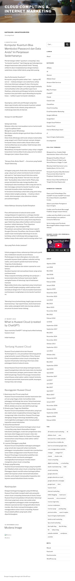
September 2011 (52, 358)
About (48, 56)
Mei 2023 (50, 303)
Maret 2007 (50, 394)
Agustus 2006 (51, 416)
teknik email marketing (55, 519)
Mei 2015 (50, 332)
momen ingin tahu (53, 502)
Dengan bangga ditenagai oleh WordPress (17, 576)
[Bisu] (65, 250)
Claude (49, 97)
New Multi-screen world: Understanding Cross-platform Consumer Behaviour (58, 217)
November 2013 (52, 340)
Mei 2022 (50, 314)
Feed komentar (51, 555)
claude (50, 456)
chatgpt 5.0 (58, 452)
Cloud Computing (52, 108)
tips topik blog (52, 526)
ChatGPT (49, 93)
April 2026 (50, 274)
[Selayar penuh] (68, 250)
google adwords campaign (56, 481)
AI (47, 71)
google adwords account (55, 477)
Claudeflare (50, 104)
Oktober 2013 (51, 343)
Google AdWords (52, 115)
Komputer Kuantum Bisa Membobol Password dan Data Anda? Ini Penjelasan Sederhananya (58, 174)
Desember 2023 (52, 292)
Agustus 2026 (51, 263)
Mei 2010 (50, 362)
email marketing (53, 470)
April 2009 (50, 369)
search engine (63, 512)
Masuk (49, 548)
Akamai (49, 75)
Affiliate (49, 68)
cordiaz (49, 215)
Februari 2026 (51, 282)
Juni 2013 (50, 351)
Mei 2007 (50, 387)
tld (48, 530)
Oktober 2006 (51, 409)
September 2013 (52, 347)
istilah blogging (52, 495)
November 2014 (52, 336)
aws (59, 435)
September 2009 (52, 365)
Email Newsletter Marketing (55, 111)
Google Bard (50, 119)
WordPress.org (51, 559)
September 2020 (52, 325)
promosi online (52, 512)
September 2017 (52, 329)
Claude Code (51, 100)
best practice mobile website (57, 438)
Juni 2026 (50, 267)
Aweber (49, 86)
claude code (58, 456)
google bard (51, 484)
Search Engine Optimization (55, 137)
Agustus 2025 (51, 289)
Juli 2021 (49, 322)
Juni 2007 (50, 383)
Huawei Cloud (51, 126)
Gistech (49, 203)
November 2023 (52, 296)
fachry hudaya (51, 223)
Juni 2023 (50, 300)
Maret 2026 (50, 278)
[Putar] (49, 250)
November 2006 (52, 405)
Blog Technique (51, 90)
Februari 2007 (51, 398)
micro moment (61, 498)
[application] (58, 245)
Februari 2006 (51, 420)
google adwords (53, 474)
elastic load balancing (54, 467)
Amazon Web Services (54, 82)
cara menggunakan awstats (56, 449)
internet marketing (53, 491)
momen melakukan (54, 505)
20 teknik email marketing (56, 431)
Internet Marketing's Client (55, 130)
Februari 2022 (51, 318)
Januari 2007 (51, 402)
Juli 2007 (49, 380)
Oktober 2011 (51, 354)
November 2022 (52, 311)
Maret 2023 (50, 307)
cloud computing (53, 459)
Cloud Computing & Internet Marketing (28, 9)
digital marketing (53, 463)
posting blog (62, 509)
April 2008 (50, 373)
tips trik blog (62, 526)
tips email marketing (54, 523)
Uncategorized (51, 140)
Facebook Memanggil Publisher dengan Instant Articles (58, 225)
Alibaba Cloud (51, 79)
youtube (50, 537)
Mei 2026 (50, 271)
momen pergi (52, 509)
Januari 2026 (51, 285)
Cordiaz (49, 209)
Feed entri (50, 551)
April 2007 (50, 391)
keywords (51, 498)
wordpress (63, 533)
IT (47, 133)
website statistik (53, 533)
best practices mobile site (56, 442)
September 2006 (52, 413)
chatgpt (50, 452)
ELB (65, 467)
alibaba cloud (52, 435)
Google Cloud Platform (54, 122)
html (59, 484)
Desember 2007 (52, 376)
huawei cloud (52, 488)
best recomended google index (57, 445)
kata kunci (62, 495)
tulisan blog (55, 530)
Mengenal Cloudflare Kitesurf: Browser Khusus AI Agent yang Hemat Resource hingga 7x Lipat (57, 160)
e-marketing (64, 463)
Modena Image (13, 527)
